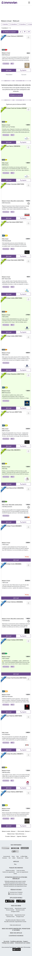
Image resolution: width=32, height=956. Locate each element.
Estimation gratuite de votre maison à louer (15, 883)
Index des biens (16, 905)
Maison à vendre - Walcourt (8, 831)
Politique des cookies (8, 943)
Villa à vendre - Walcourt (23, 831)
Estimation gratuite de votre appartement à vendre (15, 884)
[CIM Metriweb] (16, 949)
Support (25, 941)
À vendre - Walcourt (10, 836)
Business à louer (10, 916)
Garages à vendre (15, 911)
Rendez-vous (20, 858)
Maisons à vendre (9, 908)
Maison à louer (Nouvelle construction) (13, 201)
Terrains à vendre (10, 910)
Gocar (13, 856)
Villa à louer (5, 163)
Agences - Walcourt (22, 836)
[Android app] (9, 901)
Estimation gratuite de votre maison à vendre (15, 881)
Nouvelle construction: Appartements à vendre (15, 921)
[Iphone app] (20, 901)
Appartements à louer (20, 915)
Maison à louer (6, 53)
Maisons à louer (9, 915)
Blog (15, 864)
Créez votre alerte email (15, 925)
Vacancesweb (6, 856)
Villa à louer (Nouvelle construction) (12, 504)
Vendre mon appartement (8, 872)
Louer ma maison (20, 870)
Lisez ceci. (20, 947)
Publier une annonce (16, 868)
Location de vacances (16, 935)
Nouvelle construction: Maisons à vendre (15, 920)
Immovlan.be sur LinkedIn (16, 894)
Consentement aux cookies (22, 943)
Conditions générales (16, 941)
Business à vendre (20, 910)
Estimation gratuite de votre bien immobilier (16, 877)
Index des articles (16, 933)
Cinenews (4, 858)
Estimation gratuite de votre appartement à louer (15, 886)
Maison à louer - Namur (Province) (15, 833)
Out (9, 858)
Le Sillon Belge (23, 856)
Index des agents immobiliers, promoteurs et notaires (16, 929)
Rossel (26, 858)
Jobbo (13, 858)
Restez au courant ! (16, 95)
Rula (17, 856)
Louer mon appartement (22, 872)
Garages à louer (20, 916)
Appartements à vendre (20, 908)
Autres (15, 873)
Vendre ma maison (10, 870)
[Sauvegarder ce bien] (28, 37)
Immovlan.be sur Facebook (15, 892)
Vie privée (6, 941)
